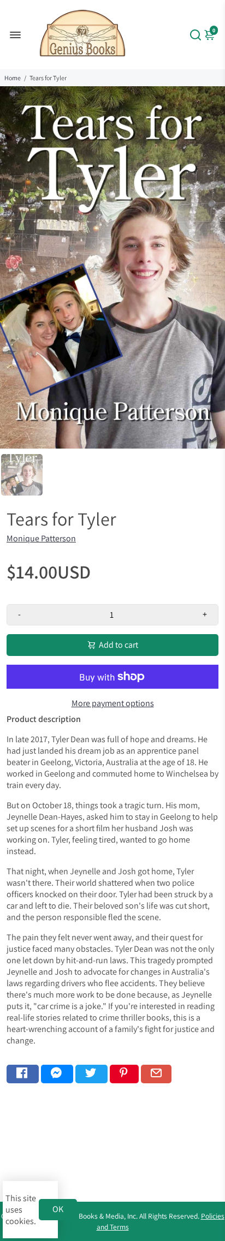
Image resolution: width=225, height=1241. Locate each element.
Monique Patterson (41, 538)
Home (12, 78)
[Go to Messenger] (57, 1074)
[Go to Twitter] (91, 1074)
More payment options (113, 703)
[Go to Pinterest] (124, 1074)
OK (57, 1209)
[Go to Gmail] (156, 1074)
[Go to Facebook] (23, 1074)
